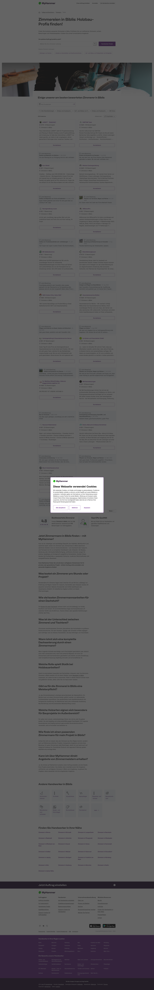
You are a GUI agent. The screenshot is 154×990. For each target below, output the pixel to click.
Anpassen (87, 508)
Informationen (73, 498)
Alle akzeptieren (61, 508)
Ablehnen (75, 508)
